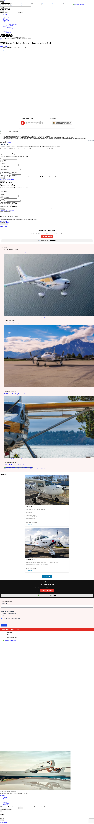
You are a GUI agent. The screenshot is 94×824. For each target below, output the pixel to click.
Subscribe (2, 221)
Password (2, 165)
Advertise (5, 797)
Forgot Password (3, 822)
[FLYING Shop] (26, 6)
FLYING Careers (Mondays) (9, 613)
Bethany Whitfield (3, 46)
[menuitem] (48, 14)
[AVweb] (36, 4)
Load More (47, 576)
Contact (4, 799)
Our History (5, 798)
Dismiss (2, 180)
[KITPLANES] (57, 4)
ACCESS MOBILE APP (12, 637)
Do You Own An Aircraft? (5, 172)
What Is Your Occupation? (5, 171)
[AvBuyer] (47, 4)
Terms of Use (5, 801)
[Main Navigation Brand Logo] (5, 9)
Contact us (9, 142)
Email (1, 158)
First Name (2, 161)
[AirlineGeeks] (26, 4)
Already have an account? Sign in (7, 179)
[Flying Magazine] (5, 4)
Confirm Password (4, 166)
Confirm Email (3, 160)
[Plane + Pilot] (68, 4)
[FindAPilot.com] (15, 6)
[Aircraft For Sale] (15, 4)
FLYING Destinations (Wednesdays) (11, 616)
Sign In (2, 820)
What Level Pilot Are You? (5, 175)
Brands (2, 2)
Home (1, 38)
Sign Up (2, 178)
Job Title (2, 168)
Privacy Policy (6, 803)
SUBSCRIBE (9, 632)
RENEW (8, 634)
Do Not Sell (5, 804)
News (4, 38)
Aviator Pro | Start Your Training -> (19, 141)
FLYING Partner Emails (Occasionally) (11, 618)
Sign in (5, 221)
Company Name (3, 169)
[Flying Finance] (5, 6)
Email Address (5, 603)
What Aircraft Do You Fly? (5, 173)
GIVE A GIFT (9, 635)
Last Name (2, 163)
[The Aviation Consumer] (78, 4)
